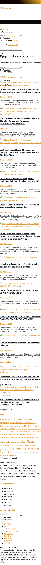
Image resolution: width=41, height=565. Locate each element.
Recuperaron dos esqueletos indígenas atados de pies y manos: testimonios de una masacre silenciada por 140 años (20, 236)
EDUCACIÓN (5, 395)
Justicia (19, 442)
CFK (28, 423)
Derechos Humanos (34, 429)
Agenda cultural (10, 419)
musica (32, 445)
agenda (2, 420)
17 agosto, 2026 (6, 159)
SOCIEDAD (8, 499)
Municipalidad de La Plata (18, 445)
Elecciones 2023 (28, 431)
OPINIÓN (8, 505)
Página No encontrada (13, 49)
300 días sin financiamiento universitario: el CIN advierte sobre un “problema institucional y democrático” (19, 121)
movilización (3, 446)
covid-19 (22, 425)
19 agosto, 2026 (6, 96)
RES (15, 452)
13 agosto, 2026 (6, 350)
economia (4, 431)
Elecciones (19, 431)
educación (12, 431)
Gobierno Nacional (34, 437)
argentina (4, 422)
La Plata (28, 441)
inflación (3, 442)
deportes (24, 429)
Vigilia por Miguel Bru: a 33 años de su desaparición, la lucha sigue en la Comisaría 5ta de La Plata (19, 152)
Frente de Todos (30, 434)
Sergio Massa (25, 452)
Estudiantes (3, 434)
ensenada (37, 431)
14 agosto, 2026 (6, 212)
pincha (11, 449)
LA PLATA (8, 28)
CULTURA (8, 502)
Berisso (24, 422)
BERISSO (12, 40)
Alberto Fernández (24, 419)
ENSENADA (13, 44)
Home (2, 49)
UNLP (16, 455)
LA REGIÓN (8, 491)
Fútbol (3, 437)
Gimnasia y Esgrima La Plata (19, 437)
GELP (7, 437)
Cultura (12, 428)
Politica (16, 448)
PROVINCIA (9, 494)
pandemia (4, 448)
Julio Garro (11, 441)
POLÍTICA (4, 372)
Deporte (18, 429)
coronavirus (13, 425)
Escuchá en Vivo (6, 32)
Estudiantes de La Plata (16, 434)
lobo (35, 442)
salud (18, 452)
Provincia (23, 449)
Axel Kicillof (15, 422)
